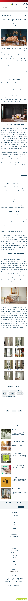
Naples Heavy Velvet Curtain (19, 138)
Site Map (14, 564)
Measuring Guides (14, 536)
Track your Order (14, 518)
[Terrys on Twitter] (10, 503)
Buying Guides (14, 539)
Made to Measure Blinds (16, 390)
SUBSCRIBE (20, 507)
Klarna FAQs (14, 524)
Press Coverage (14, 550)
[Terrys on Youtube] (21, 503)
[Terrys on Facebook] (6, 503)
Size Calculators (14, 532)
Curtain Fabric (5, 390)
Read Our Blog (14, 541)
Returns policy (14, 520)
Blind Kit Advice (14, 534)
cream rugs (18, 99)
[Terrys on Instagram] (17, 503)
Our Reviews (14, 553)
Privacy (14, 569)
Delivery (14, 522)
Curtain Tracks (20, 393)
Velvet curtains (16, 136)
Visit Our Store (14, 555)
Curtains (4, 393)
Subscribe (14, 557)
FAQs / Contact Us (14, 515)
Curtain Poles (11, 393)
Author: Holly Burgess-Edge (14, 25)
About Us (14, 548)
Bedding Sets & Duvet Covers (9, 396)
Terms (14, 567)
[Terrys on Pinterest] (13, 503)
